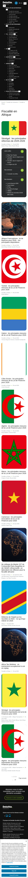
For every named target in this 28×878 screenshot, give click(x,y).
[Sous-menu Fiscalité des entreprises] (7, 9)
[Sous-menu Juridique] (12, 63)
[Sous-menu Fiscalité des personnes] (7, 26)
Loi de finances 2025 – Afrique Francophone (12, 717)
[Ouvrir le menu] (25, 3)
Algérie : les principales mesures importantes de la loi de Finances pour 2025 (13, 762)
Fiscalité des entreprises (12, 102)
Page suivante (22, 778)
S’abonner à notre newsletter (14, 798)
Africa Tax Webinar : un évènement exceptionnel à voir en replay (13, 666)
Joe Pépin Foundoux (11, 578)
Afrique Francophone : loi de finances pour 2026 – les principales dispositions (12, 240)
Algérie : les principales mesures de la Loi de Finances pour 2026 (13, 427)
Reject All (14, 871)
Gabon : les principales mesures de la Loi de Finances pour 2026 (13, 334)
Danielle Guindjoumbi (20, 339)
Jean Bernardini (5, 576)
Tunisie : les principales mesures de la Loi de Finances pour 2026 (13, 288)
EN (21, 3)
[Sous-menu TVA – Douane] (15, 34)
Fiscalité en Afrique (6, 144)
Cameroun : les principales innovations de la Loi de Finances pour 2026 (11, 519)
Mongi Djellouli (4, 294)
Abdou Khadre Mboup (14, 146)
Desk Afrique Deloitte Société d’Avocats (10, 247)
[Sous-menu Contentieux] (14, 57)
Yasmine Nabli (12, 432)
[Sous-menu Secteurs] (12, 80)
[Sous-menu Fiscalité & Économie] (19, 91)
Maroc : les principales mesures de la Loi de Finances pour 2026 (13, 472)
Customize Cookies (14, 866)
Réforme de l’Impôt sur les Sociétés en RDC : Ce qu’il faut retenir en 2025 (13, 619)
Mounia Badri (13, 478)
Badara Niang (4, 146)
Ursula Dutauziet (5, 387)
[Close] (26, 841)
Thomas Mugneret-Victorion (8, 339)
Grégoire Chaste (5, 478)
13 (15, 780)
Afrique (3, 623)
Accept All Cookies (14, 875)
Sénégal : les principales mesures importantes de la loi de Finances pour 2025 (13, 712)
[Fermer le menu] (4, 6)
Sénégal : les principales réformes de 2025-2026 (13, 139)
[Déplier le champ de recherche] (16, 3)
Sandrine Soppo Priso (6, 525)
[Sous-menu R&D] (9, 49)
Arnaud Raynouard (14, 576)
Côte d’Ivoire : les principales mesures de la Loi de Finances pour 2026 (13, 380)
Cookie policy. (9, 862)
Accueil (3, 102)
